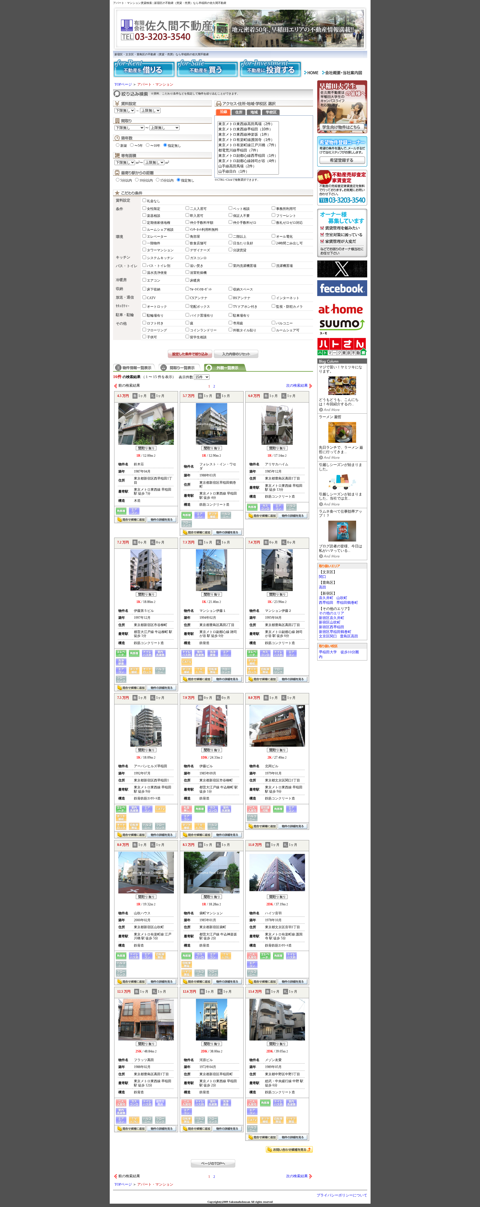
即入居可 (196, 215)
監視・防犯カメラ (289, 306)
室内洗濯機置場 (244, 265)
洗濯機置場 (284, 265)
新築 (123, 145)
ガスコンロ (198, 258)
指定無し (174, 145)
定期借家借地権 (158, 222)
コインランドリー (203, 330)
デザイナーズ (200, 250)
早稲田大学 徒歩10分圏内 (339, 654)
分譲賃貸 (239, 250)
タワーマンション (160, 250)
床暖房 (195, 280)
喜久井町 (326, 598)
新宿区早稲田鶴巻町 (335, 632)
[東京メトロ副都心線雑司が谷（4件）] (248, 161)
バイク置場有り (201, 315)
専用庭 (238, 323)
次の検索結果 (297, 386)
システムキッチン (160, 258)
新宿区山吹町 (330, 622)
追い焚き (196, 265)
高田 (322, 587)
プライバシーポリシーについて (342, 1195)
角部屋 (195, 236)
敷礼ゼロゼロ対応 (289, 222)
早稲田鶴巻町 (347, 603)
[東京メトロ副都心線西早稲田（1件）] (248, 155)
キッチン (123, 257)
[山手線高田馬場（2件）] (248, 166)
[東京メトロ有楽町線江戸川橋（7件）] (248, 145)
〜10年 (155, 145)
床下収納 (153, 289)
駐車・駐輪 (125, 315)
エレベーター (157, 236)
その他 (121, 324)
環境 (119, 237)
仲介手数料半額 (201, 222)
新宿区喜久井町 (331, 618)
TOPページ (123, 84)
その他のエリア (331, 613)
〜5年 (138, 145)
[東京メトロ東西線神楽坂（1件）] (248, 134)
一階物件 (153, 243)
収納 (119, 289)
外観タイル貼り (244, 330)
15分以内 (167, 180)
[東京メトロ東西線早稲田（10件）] (248, 129)
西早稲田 (326, 603)
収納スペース (243, 289)
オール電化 (284, 236)
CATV (151, 298)
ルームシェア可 (287, 330)
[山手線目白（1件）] (248, 171)
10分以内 (146, 180)
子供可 (152, 337)
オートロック (157, 306)
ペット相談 (241, 208)
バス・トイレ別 (158, 265)
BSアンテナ (242, 298)
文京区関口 (328, 636)
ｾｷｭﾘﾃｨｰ (122, 306)
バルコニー (284, 323)
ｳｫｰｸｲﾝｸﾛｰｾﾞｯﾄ (201, 289)
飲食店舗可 (198, 243)
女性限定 (153, 208)
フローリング (157, 330)
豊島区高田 (349, 636)
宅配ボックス (200, 306)
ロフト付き (155, 323)
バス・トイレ (127, 266)
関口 (322, 577)
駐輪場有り (155, 315)
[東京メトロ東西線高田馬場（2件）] (248, 124)
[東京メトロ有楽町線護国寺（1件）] (248, 140)
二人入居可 (198, 208)
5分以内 (126, 180)
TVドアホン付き (245, 306)
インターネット (287, 298)
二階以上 (239, 236)
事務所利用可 (286, 208)
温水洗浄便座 (157, 272)
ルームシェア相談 (160, 229)
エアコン (153, 280)
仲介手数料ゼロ (244, 222)
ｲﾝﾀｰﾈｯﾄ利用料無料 (204, 229)
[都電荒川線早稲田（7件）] (248, 150)
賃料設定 (123, 200)
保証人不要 (241, 215)
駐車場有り (241, 315)
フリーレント (286, 215)
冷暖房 (121, 280)
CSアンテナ (199, 298)
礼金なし (153, 201)
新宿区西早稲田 (331, 627)
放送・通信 (125, 297)
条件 (119, 209)
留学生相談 (198, 337)
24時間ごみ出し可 (289, 243)
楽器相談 (153, 215)
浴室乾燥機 (198, 272)
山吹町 (341, 598)
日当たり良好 (243, 243)
